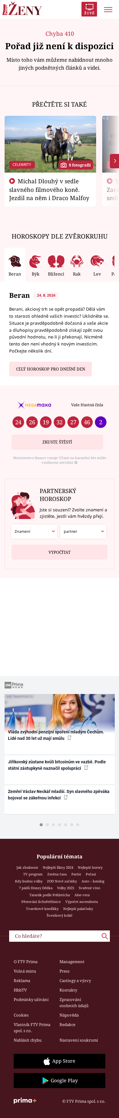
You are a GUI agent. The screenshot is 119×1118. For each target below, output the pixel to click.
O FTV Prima (26, 961)
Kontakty (68, 990)
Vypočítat (59, 552)
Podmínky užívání (31, 999)
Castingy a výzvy (75, 980)
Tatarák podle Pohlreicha (49, 895)
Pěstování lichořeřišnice (41, 901)
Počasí (91, 874)
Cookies (21, 1015)
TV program (33, 874)
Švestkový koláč (60, 915)
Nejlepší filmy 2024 (58, 867)
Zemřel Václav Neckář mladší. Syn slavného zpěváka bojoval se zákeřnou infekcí (59, 794)
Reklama (22, 980)
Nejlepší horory (90, 867)
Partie (76, 874)
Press (65, 971)
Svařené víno (89, 888)
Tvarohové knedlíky (42, 908)
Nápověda (69, 1015)
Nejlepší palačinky (78, 908)
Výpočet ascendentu (81, 901)
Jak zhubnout (27, 867)
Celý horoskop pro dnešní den (50, 369)
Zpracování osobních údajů (74, 1002)
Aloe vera (82, 895)
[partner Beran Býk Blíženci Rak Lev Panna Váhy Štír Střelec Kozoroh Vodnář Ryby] (83, 531)
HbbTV (20, 990)
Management (72, 961)
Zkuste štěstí (57, 442)
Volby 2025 (65, 888)
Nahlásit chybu (27, 1040)
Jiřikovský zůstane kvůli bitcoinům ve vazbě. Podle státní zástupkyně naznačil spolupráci (57, 765)
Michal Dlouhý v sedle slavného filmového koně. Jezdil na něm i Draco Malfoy (49, 189)
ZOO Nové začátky (62, 881)
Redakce (67, 1024)
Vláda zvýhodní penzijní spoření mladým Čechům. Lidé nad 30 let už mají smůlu (56, 735)
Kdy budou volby (28, 881)
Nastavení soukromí (79, 1040)
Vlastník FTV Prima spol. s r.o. (32, 1027)
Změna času (57, 874)
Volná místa (25, 971)
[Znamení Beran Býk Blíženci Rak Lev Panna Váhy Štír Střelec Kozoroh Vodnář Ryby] (34, 531)
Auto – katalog (92, 881)
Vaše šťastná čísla (87, 404)
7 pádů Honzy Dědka (35, 888)
